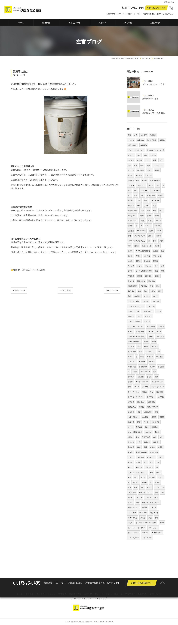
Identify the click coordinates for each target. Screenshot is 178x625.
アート (146, 422)
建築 (138, 422)
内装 (142, 210)
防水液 (144, 392)
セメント (131, 170)
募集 (135, 195)
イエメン (148, 316)
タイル (147, 160)
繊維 (139, 291)
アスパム (131, 155)
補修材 (130, 225)
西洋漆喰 (148, 276)
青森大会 (140, 457)
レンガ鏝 (147, 256)
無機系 (149, 215)
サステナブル (159, 487)
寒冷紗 (158, 472)
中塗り (150, 220)
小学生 (162, 522)
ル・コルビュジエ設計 (136, 326)
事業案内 (140, 140)
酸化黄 (130, 381)
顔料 (145, 291)
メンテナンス (150, 351)
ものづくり (141, 185)
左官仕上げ (141, 402)
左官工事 (131, 276)
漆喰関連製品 (132, 286)
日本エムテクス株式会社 (136, 241)
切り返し (136, 482)
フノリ (136, 387)
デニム (159, 231)
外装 (148, 210)
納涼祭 (160, 447)
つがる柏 (131, 185)
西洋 (157, 286)
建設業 (139, 160)
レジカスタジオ (133, 538)
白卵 (161, 241)
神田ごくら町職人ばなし (150, 502)
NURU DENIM (141, 231)
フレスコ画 (151, 306)
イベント (153, 155)
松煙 (156, 376)
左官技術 (150, 356)
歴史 (156, 266)
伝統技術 (131, 422)
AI (141, 225)
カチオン (148, 432)
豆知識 (135, 371)
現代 (142, 356)
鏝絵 (129, 190)
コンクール (144, 190)
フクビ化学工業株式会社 (136, 336)
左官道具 (157, 225)
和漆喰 (139, 276)
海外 (146, 427)
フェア (150, 185)
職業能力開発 (132, 210)
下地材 (157, 432)
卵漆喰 (151, 231)
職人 (161, 210)
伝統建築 (161, 397)
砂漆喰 (130, 175)
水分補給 (161, 366)
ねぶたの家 (154, 452)
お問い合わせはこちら (156, 8)
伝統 (154, 210)
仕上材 (158, 220)
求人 (129, 195)
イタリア (145, 301)
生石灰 (153, 291)
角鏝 (162, 251)
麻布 (129, 477)
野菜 (138, 205)
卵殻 (154, 241)
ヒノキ (149, 487)
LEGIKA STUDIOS (157, 532)
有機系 (157, 215)
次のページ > (112, 290)
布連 (151, 472)
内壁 (148, 165)
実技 (156, 412)
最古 (137, 437)
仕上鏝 (155, 251)
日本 (151, 286)
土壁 (138, 442)
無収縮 (144, 507)
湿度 (162, 271)
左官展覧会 (132, 366)
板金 (154, 160)
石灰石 (157, 246)
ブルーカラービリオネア (136, 528)
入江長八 (155, 346)
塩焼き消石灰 (147, 246)
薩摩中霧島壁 (132, 517)
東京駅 (130, 331)
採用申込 (143, 145)
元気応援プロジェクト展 (155, 150)
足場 (154, 205)
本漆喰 (157, 276)
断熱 (156, 492)
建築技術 (151, 402)
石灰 (159, 291)
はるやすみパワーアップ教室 (146, 522)
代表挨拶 (153, 135)
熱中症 (152, 366)
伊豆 (140, 351)
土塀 (145, 447)
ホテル (130, 427)
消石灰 (136, 246)
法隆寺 (130, 437)
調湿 (129, 487)
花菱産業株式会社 (134, 341)
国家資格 (155, 427)
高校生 (141, 407)
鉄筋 (129, 165)
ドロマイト (151, 397)
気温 (156, 271)
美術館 (146, 346)
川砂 (157, 462)
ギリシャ (147, 296)
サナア (139, 316)
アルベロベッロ (147, 311)
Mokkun (144, 482)
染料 (154, 371)
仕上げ (130, 356)
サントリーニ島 (133, 311)
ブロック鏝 (157, 256)
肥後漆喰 (143, 286)
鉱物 (129, 387)
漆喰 (138, 155)
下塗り (142, 220)
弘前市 (130, 522)
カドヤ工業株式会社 (143, 251)
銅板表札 (131, 200)
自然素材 (161, 326)
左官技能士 (151, 195)
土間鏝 (138, 261)
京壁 (150, 517)
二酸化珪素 (132, 492)
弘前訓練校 (148, 412)
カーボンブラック (142, 381)
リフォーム (132, 361)
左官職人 (142, 361)
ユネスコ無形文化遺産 (144, 271)
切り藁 (138, 462)
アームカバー (154, 200)
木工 (161, 160)
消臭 (142, 487)
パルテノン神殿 (133, 301)
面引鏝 (138, 256)
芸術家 (161, 417)
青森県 (130, 452)
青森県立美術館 (141, 452)
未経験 (160, 195)
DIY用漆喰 (131, 291)
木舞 (154, 437)
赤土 (151, 462)
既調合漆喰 (141, 281)
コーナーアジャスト (154, 331)
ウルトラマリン (157, 381)
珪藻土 (149, 170)
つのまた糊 (149, 467)
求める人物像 (151, 140)
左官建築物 (140, 331)
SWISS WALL (143, 512)
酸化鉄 (149, 376)
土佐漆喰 (131, 281)
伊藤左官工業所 (133, 180)
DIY (159, 351)
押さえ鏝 (131, 266)
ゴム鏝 (130, 261)
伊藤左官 (131, 231)
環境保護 (159, 356)
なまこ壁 (131, 412)
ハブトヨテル (147, 538)
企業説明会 (132, 407)
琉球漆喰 (151, 281)
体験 (145, 155)
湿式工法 (139, 497)
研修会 (152, 447)
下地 (156, 517)
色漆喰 (146, 341)
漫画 (137, 502)
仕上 (135, 165)
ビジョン (131, 140)
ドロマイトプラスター (136, 397)
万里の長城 (151, 326)
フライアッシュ (133, 392)
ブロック (148, 266)
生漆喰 (154, 341)
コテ (157, 185)
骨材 (129, 296)
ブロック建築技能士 (135, 432)
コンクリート (158, 165)
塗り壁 (157, 482)
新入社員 (131, 346)
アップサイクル (139, 236)
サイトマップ (100, 598)
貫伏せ (142, 477)
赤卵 (129, 246)
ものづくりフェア (151, 497)
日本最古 (156, 442)
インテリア (155, 422)
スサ (151, 392)
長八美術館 (132, 351)
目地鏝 (130, 256)
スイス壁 (153, 507)
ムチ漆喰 (137, 296)
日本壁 (130, 271)
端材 (129, 236)
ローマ (155, 296)
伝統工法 (148, 175)
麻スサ (130, 251)
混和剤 (150, 336)
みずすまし (132, 215)
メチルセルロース (158, 387)
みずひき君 (160, 336)
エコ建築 (145, 417)
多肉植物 (131, 205)
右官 (162, 266)
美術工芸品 (146, 437)
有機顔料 (140, 376)
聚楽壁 (142, 517)
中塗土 (130, 467)
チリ (135, 477)
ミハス (158, 311)
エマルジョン (132, 220)
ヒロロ (130, 502)
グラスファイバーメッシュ (137, 472)
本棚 (138, 200)
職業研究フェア (152, 407)
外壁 (142, 165)
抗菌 (135, 487)
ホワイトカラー (133, 532)
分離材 (141, 215)
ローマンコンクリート (136, 306)
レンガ (139, 266)
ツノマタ (145, 387)
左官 (135, 135)
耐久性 (130, 497)
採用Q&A (162, 140)
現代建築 (139, 175)
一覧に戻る (65, 290)
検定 (138, 412)
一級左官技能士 (133, 417)
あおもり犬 (151, 457)
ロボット (148, 225)
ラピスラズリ (145, 371)
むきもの (147, 205)
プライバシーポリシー (136, 150)
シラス (160, 477)
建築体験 (131, 160)
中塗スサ (139, 467)
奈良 (161, 437)
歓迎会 (144, 180)
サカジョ (145, 532)
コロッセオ (156, 301)
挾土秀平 (151, 361)
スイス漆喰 (132, 512)
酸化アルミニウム (145, 492)
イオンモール (154, 180)
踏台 (145, 200)
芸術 (138, 346)
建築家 (154, 417)
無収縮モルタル (133, 507)
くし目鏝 (147, 261)
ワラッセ (131, 457)
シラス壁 (151, 477)
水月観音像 (143, 366)
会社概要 (143, 135)
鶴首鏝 (155, 261)
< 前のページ (19, 290)
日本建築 (131, 402)
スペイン (131, 316)
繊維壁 (157, 170)
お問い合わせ (132, 145)
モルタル (140, 170)
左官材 (158, 236)
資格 (142, 195)
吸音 (162, 492)
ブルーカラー (153, 528)
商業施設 (139, 427)
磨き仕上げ (154, 512)
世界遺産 (147, 442)
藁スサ (130, 462)
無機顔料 (131, 376)
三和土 (160, 457)
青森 (129, 135)
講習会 (150, 236)
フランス (147, 321)
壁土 (145, 462)
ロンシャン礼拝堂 (134, 321)
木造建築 (131, 442)
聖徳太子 (131, 447)
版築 (138, 447)
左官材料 (159, 392)
